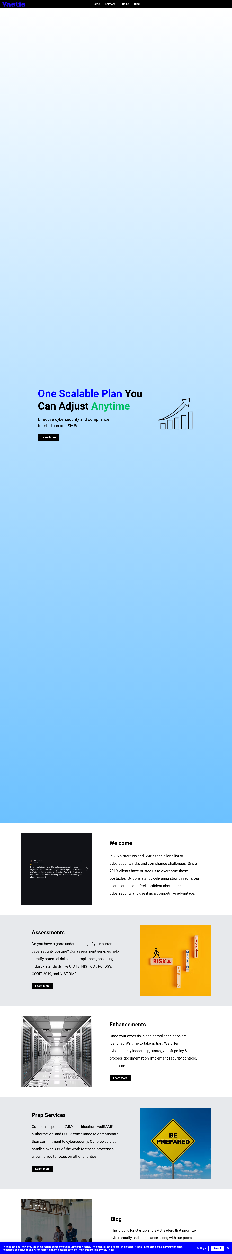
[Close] (228, 1248)
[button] (110, 4)
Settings (201, 1248)
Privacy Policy (106, 1249)
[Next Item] (87, 869)
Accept (217, 1248)
